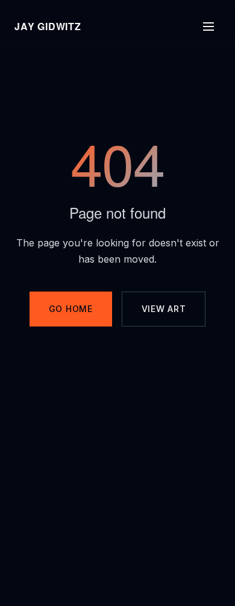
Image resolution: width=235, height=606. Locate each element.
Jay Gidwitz (47, 26)
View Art (164, 309)
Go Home (71, 309)
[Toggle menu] (208, 26)
